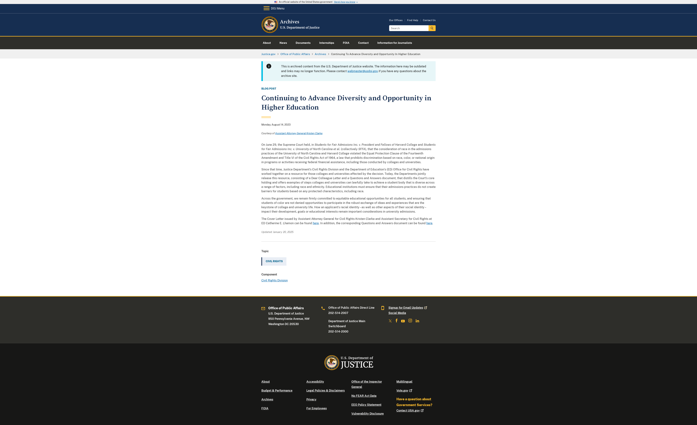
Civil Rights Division (274, 280)
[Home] (290, 31)
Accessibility (315, 381)
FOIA (264, 408)
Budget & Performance (276, 390)
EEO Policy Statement (366, 404)
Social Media (397, 313)
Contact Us (429, 20)
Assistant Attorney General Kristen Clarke (299, 133)
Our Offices (396, 20)
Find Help (412, 20)
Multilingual (404, 381)
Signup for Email (405, 307)
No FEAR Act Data (363, 396)
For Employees (316, 408)
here (316, 223)
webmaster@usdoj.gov (362, 71)
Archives (267, 399)
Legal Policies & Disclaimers (325, 390)
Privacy (311, 399)
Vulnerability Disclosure (367, 413)
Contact (408, 410)
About (265, 381)
